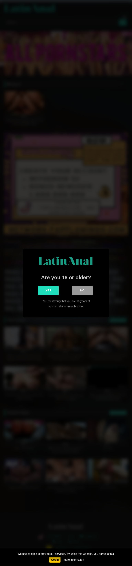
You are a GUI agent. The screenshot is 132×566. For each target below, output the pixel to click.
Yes (48, 290)
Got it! (55, 559)
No (82, 290)
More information (74, 559)
